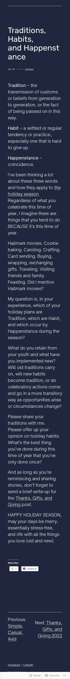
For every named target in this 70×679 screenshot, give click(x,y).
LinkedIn (28, 665)
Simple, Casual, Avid (15, 632)
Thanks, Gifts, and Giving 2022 (50, 629)
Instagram (14, 665)
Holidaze (29, 69)
